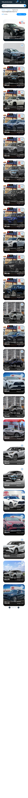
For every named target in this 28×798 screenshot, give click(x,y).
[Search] (25, 6)
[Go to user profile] (21, 2)
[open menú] (24, 2)
